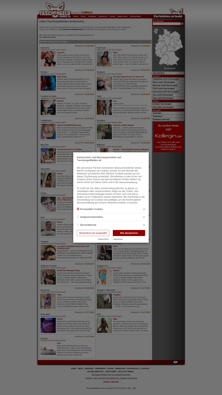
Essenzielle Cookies (91, 209)
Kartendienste (88, 224)
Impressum (118, 239)
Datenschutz (103, 239)
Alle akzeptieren (129, 233)
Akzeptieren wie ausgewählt (93, 233)
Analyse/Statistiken (91, 217)
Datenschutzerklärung (128, 182)
